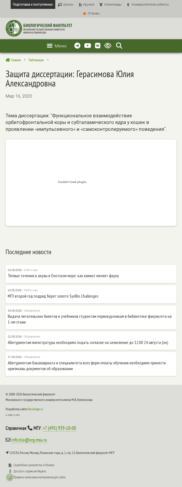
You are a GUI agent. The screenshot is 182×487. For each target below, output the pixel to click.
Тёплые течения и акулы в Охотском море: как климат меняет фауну (63, 276)
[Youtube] (88, 46)
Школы (68, 4)
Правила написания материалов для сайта (39, 477)
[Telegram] (77, 46)
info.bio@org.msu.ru (29, 440)
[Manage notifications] (9, 477)
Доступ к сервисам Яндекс (30, 471)
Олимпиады (113, 4)
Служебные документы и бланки (34, 465)
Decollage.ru (35, 409)
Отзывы (94, 13)
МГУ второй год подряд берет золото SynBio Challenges (53, 296)
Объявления (32, 310)
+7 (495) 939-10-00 (59, 428)
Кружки (88, 4)
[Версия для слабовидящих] (109, 46)
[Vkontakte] (97, 46)
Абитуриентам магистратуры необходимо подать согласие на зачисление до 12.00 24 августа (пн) (88, 342)
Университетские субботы (150, 4)
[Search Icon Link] (119, 46)
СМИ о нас (31, 270)
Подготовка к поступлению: (33, 4)
